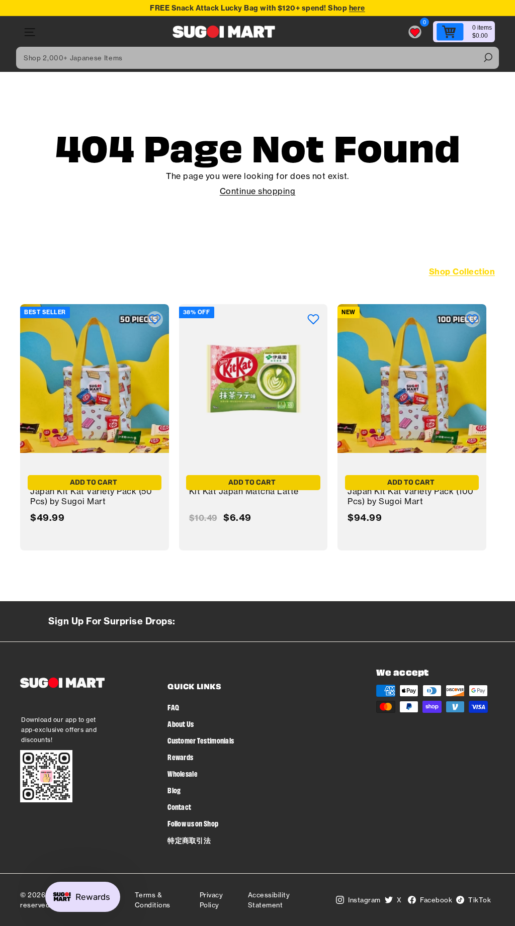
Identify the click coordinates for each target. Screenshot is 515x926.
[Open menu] (29, 32)
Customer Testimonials (200, 740)
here (357, 8)
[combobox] (257, 58)
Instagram (364, 900)
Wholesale (182, 773)
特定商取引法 (189, 840)
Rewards (180, 757)
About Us (180, 723)
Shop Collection (462, 271)
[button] (155, 319)
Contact (179, 806)
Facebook (436, 900)
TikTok (479, 900)
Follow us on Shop (192, 823)
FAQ (173, 707)
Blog (174, 790)
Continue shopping (258, 191)
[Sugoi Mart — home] (224, 32)
